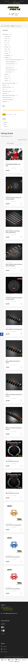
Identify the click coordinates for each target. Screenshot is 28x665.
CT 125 (6, 51)
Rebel (6, 40)
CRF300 (6, 53)
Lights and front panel (10, 63)
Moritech (6, 126)
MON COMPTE (6, 1)
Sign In (14, 3)
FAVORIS (14, 1)
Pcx (5, 42)
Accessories (4, 93)
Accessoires (4, 101)
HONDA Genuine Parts (6, 87)
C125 (6, 76)
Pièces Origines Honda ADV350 (8, 95)
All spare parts (9, 229)
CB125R (7, 359)
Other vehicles (7, 26)
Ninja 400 (6, 46)
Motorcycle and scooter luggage (8, 83)
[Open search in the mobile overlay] (9, 14)
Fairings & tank (8, 296)
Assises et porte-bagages (7, 99)
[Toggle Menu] (26, 19)
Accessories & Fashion (7, 91)
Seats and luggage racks (11, 61)
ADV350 (6, 78)
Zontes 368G (7, 36)
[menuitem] (4, 660)
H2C (5, 124)
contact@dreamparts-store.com (10, 613)
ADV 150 (6, 80)
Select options (21, 170)
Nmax (6, 44)
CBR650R (12, 26)
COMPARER (21, 1)
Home (2, 26)
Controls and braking (10, 69)
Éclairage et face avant (7, 97)
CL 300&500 (7, 55)
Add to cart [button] (21, 304)
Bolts (3, 89)
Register (18, 3)
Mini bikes (4, 85)
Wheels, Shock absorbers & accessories (14, 59)
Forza (6, 49)
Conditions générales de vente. (18, 656)
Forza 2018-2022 (9, 327)
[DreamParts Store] (14, 10)
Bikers (5, 122)
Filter (4, 114)
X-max (6, 38)
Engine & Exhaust (9, 67)
